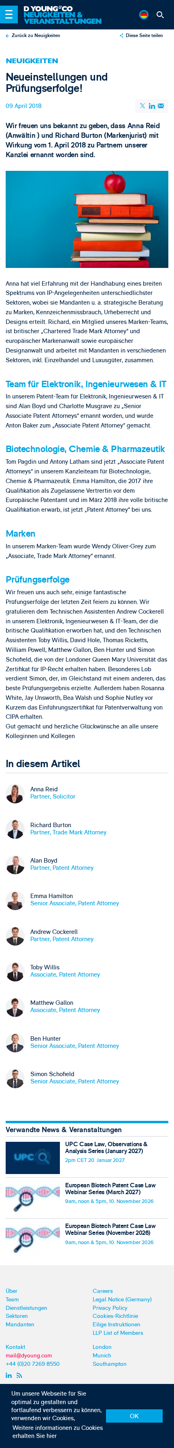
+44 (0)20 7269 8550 (32, 1364)
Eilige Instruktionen (116, 1324)
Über (11, 1291)
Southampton (110, 1364)
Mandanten (20, 1324)
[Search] (160, 14)
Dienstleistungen (26, 1308)
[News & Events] (64, 18)
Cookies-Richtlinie (115, 1316)
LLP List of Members (118, 1333)
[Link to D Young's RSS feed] (20, 1375)
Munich (102, 1355)
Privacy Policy (110, 1308)
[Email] (160, 106)
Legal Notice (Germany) (122, 1299)
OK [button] (134, 1416)
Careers (103, 1291)
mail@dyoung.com (29, 1355)
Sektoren (17, 1316)
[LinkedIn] (151, 105)
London (102, 1347)
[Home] (64, 9)
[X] (142, 105)
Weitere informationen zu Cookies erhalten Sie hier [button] (58, 1432)
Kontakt (15, 1347)
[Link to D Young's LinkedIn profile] (9, 1375)
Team (12, 1299)
